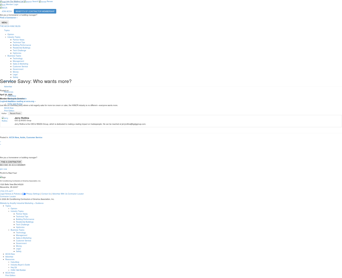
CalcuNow (11, 95)
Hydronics (17, 53)
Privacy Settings (33, 193)
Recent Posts (15, 113)
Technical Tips (19, 42)
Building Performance (22, 45)
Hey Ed (10, 101)
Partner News (18, 39)
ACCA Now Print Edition (10, 274)
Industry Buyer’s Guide (17, 98)
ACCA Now (8, 81)
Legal (15, 74)
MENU (4, 22)
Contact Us (46, 193)
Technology (18, 58)
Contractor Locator (76, 193)
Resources (8, 91)
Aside (22, 137)
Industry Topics (13, 37)
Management (18, 61)
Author (4, 113)
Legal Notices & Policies (10, 193)
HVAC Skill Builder (15, 104)
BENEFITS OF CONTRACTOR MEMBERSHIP (35, 11)
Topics (7, 30)
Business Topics (14, 55)
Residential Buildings (21, 47)
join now (3, 169)
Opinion (10, 34)
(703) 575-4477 (6, 191)
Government (18, 69)
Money (16, 71)
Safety (15, 77)
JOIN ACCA (7, 11)
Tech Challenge (19, 50)
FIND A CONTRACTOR (11, 161)
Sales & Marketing (20, 63)
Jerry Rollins (22, 118)
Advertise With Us (59, 193)
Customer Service (20, 66)
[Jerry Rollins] (7, 119)
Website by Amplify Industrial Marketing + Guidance (22, 203)
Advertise (8, 86)
